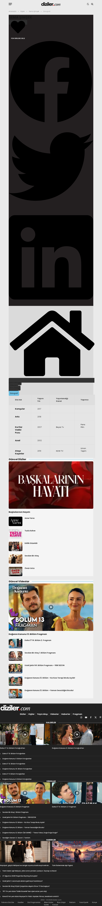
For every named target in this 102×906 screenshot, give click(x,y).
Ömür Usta (29, 568)
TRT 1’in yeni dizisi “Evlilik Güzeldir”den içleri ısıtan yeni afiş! (24, 891)
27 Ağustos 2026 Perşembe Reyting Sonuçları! (19, 876)
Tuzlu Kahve (30, 530)
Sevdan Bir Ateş (32, 555)
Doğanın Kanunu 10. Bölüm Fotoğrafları (17, 769)
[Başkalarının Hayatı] (51, 485)
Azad (17, 440)
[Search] (92, 4)
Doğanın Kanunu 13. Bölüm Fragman (28, 634)
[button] (51, 82)
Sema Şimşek (20, 17)
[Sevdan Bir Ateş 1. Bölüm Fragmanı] (15, 656)
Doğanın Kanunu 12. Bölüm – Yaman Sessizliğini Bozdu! (49, 690)
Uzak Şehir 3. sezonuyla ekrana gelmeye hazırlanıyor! (22, 881)
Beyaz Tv (60, 427)
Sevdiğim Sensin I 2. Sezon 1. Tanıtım (16, 838)
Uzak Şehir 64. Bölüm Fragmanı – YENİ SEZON (44, 665)
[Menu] (10, 4)
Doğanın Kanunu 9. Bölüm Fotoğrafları (16, 779)
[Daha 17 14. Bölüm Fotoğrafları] (25, 734)
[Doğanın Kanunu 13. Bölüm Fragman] (51, 607)
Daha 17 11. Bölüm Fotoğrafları (13, 774)
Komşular (20, 409)
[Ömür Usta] (15, 571)
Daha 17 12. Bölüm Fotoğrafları (13, 764)
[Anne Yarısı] (15, 521)
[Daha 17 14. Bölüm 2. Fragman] (15, 643)
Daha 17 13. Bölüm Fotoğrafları (13, 753)
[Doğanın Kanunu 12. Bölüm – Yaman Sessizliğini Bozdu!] (15, 693)
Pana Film (83, 425)
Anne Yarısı (30, 518)
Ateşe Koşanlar (19, 452)
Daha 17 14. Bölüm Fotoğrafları (12, 748)
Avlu (17, 416)
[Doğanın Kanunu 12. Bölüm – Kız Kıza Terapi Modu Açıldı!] (15, 681)
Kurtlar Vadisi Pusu (18, 430)
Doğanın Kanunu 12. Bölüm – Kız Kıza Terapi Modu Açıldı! (50, 678)
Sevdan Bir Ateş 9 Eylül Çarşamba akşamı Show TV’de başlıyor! (26, 886)
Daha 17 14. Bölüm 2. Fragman (38, 640)
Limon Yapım (83, 449)
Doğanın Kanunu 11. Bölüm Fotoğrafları (16, 759)
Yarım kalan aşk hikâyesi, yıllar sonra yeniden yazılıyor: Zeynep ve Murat (29, 871)
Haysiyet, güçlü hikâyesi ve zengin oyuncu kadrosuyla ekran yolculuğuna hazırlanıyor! (24, 865)
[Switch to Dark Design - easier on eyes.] (88, 4)
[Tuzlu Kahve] (15, 534)
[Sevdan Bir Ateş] (15, 559)
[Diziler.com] (51, 4)
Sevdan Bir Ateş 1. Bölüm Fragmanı (40, 653)
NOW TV (59, 451)
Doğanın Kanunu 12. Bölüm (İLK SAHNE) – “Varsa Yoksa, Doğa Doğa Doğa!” (30, 833)
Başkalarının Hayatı (19, 512)
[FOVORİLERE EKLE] (18, 22)
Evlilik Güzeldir (31, 543)
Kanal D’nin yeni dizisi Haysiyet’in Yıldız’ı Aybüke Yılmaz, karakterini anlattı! (30, 896)
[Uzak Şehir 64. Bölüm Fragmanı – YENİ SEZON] (15, 668)
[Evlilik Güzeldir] (15, 546)
